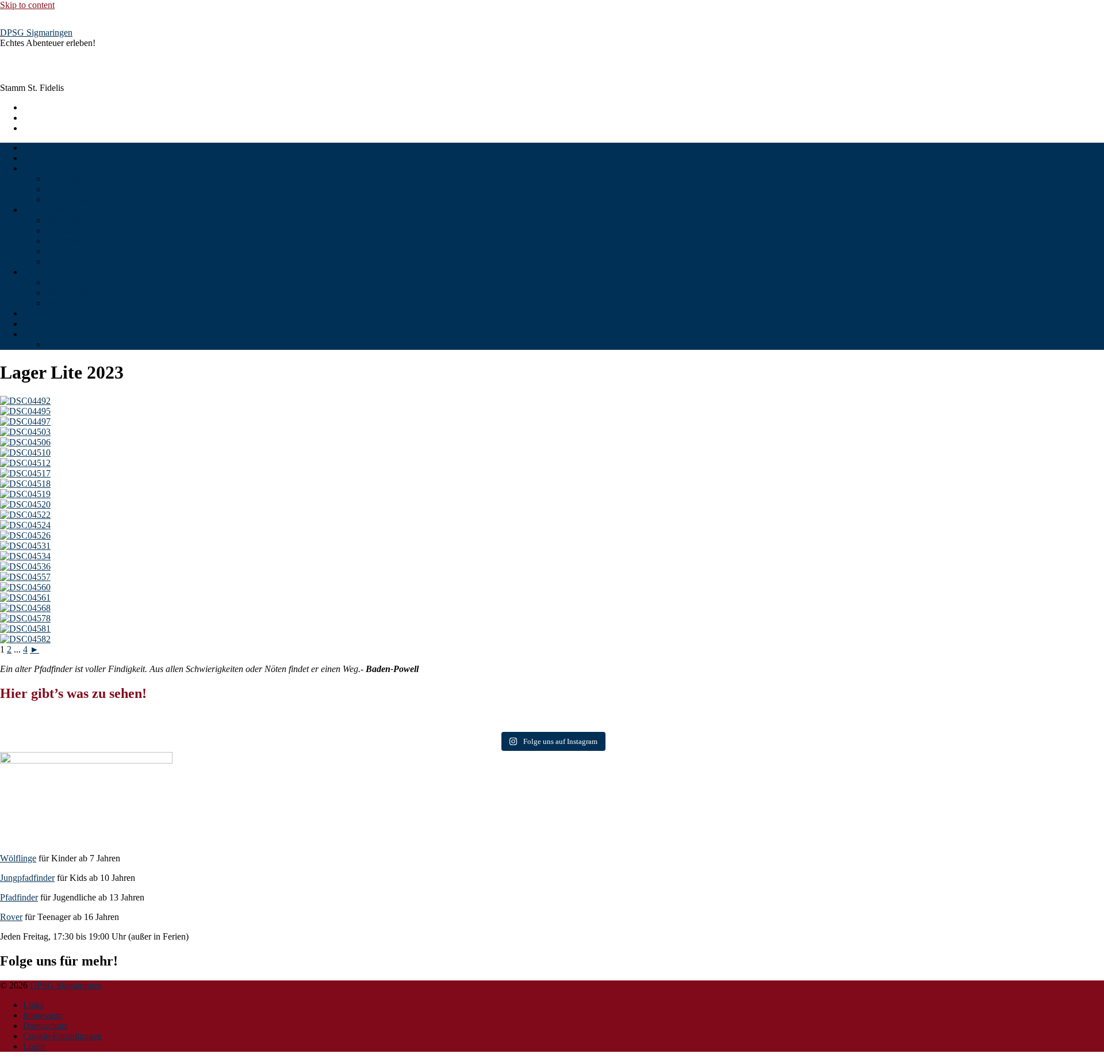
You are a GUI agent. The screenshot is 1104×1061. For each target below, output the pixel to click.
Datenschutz (45, 1026)
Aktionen (63, 303)
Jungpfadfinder (73, 230)
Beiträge (38, 158)
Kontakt (37, 334)
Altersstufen (45, 210)
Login (34, 1046)
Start (31, 147)
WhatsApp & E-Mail (84, 344)
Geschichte (66, 189)
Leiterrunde (67, 261)
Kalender (39, 313)
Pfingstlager (67, 292)
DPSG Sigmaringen (36, 32)
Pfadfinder (65, 241)
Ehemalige (42, 324)
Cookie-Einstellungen (62, 1036)
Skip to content (27, 5)
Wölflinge (64, 220)
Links (33, 1005)
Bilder (34, 272)
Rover (57, 251)
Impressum (43, 1015)
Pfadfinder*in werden (62, 168)
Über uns (62, 179)
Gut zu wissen (72, 199)
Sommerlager (70, 282)
